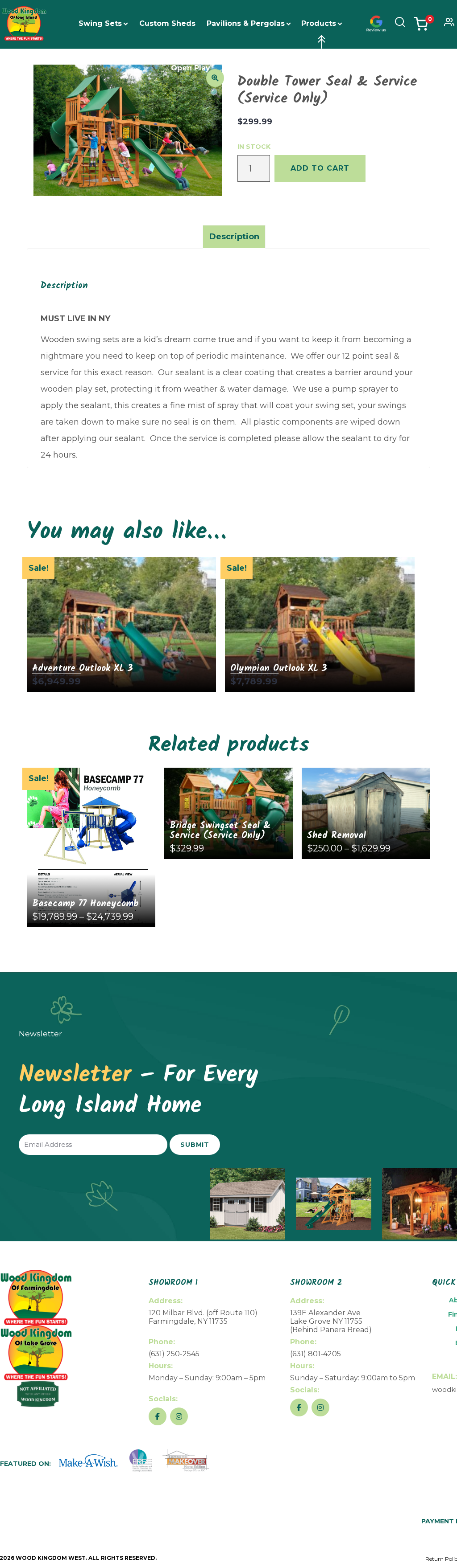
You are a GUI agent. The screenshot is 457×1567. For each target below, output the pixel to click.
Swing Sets (100, 23)
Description (234, 236)
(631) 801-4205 (315, 1354)
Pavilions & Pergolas (246, 23)
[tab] (234, 237)
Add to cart (320, 168)
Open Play (190, 68)
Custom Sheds (167, 23)
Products (318, 23)
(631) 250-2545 (174, 1354)
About (233, 68)
